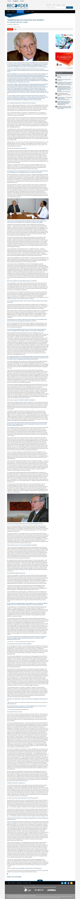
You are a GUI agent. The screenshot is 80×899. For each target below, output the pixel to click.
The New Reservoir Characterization (64, 79)
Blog (32, 11)
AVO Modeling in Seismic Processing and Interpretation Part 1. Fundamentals (64, 83)
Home (8, 11)
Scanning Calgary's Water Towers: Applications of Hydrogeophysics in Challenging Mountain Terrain (63, 102)
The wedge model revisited (62, 93)
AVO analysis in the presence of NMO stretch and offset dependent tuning (64, 107)
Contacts (63, 4)
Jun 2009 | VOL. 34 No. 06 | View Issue (13, 27)
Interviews (20, 11)
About (54, 4)
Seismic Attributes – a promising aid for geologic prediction (64, 98)
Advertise (58, 4)
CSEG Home (49, 4)
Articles (13, 11)
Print (15, 29)
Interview (10, 29)
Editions (27, 11)
